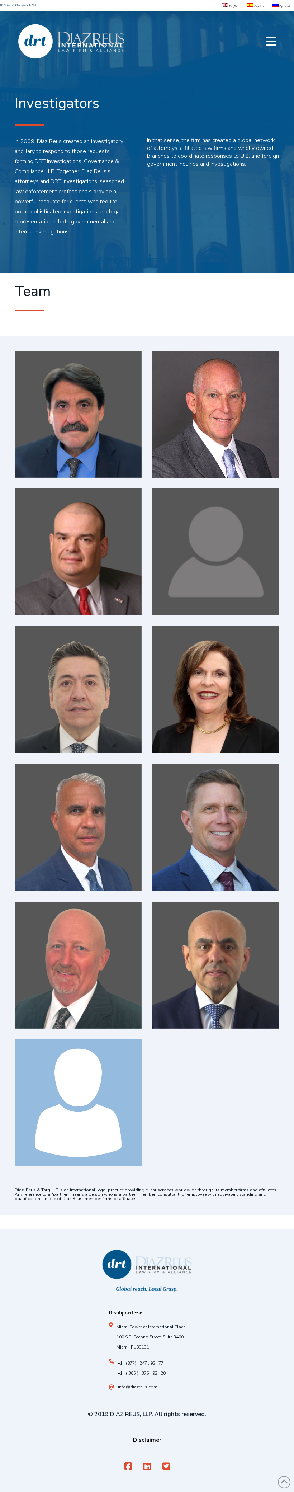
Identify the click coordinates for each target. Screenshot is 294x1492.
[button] (271, 41)
